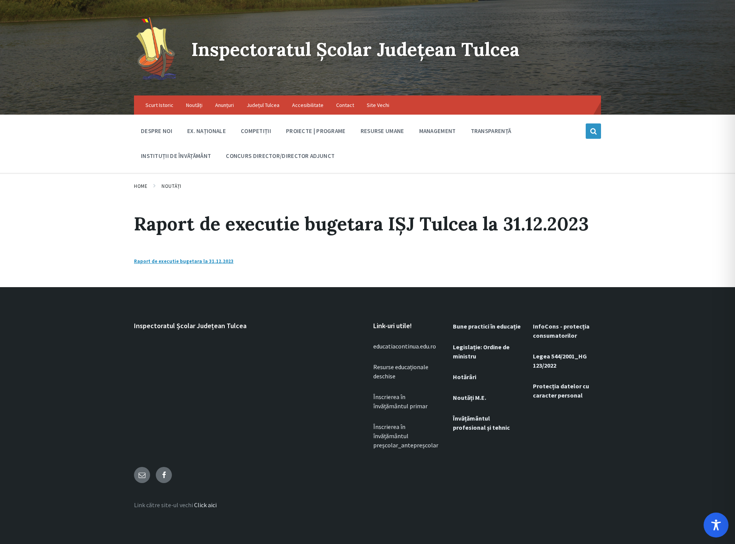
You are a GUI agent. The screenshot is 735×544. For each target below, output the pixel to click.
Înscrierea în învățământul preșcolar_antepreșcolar (405, 436)
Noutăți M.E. (469, 397)
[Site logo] (157, 80)
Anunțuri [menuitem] (224, 105)
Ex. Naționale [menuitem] (206, 131)
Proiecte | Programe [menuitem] (316, 131)
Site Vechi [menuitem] (378, 105)
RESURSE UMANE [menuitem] (382, 131)
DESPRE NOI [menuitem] (156, 131)
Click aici (205, 505)
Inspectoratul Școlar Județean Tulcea (355, 49)
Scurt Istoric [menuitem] (159, 105)
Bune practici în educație (487, 326)
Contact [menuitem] (345, 105)
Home (140, 186)
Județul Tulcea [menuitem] (263, 105)
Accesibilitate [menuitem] (307, 105)
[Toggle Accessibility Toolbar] (716, 525)
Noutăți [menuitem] (194, 105)
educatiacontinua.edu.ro (404, 346)
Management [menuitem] (437, 131)
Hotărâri (464, 377)
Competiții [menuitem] (256, 131)
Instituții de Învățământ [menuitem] (176, 155)
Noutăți (171, 186)
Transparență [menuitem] (491, 131)
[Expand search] (593, 131)
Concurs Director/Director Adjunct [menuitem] (280, 155)
